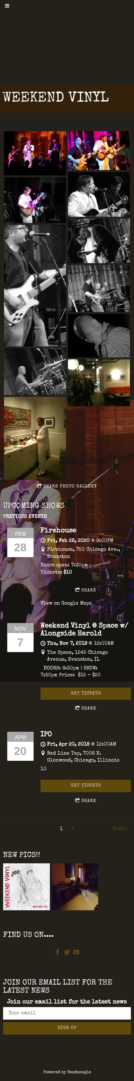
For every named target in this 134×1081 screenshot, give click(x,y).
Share (88, 590)
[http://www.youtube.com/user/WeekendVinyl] (76, 953)
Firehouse (58, 531)
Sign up (67, 1028)
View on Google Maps (66, 603)
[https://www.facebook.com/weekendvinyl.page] (58, 953)
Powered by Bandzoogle (67, 1072)
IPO (46, 734)
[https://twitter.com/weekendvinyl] (67, 953)
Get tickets (86, 693)
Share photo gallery (70, 486)
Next (118, 829)
